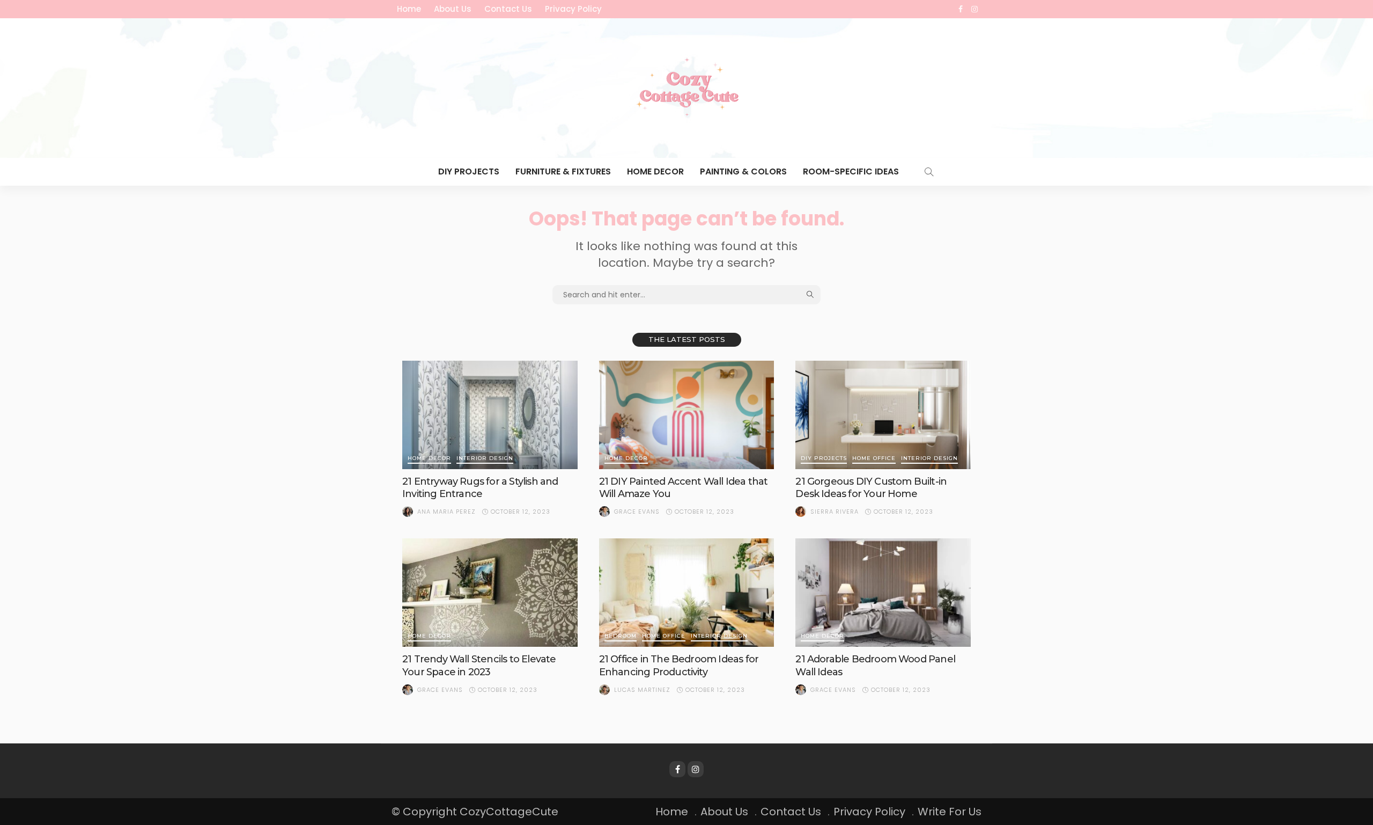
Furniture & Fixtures (563, 171)
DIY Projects (468, 171)
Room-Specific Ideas (851, 171)
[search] (929, 172)
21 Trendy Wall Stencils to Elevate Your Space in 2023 (479, 665)
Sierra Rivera (834, 511)
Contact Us (508, 8)
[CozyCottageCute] (686, 88)
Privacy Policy (573, 8)
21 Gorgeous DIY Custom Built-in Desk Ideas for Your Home (871, 488)
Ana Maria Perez (446, 511)
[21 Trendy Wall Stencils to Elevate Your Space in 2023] (490, 592)
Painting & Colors (743, 171)
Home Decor (655, 171)
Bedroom (620, 636)
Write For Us (949, 811)
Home (409, 8)
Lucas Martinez (642, 689)
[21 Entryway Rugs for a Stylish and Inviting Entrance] (490, 415)
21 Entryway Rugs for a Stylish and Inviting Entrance (480, 488)
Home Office (874, 459)
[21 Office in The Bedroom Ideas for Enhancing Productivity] (686, 592)
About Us (452, 8)
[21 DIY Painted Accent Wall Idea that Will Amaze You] (686, 415)
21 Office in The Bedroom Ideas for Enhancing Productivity (678, 665)
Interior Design (484, 459)
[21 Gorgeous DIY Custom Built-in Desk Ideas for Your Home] (883, 415)
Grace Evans (637, 511)
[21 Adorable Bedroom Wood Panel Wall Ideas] (883, 592)
